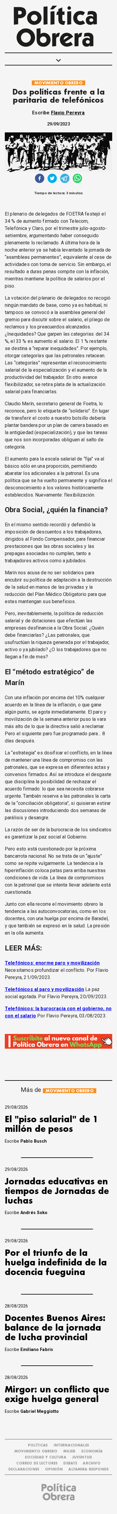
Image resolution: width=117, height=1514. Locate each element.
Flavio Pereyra (68, 113)
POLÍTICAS (38, 1445)
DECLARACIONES (23, 1469)
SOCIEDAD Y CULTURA (45, 1457)
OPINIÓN (54, 1469)
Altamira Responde (88, 1469)
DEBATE (70, 1463)
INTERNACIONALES (71, 1445)
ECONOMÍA (92, 1451)
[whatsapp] (77, 179)
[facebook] (39, 179)
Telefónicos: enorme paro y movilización (52, 963)
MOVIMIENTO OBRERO (58, 83)
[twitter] (52, 179)
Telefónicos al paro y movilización (44, 989)
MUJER (69, 1451)
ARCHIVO (91, 1463)
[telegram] (65, 179)
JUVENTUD (82, 1457)
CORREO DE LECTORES (37, 1463)
